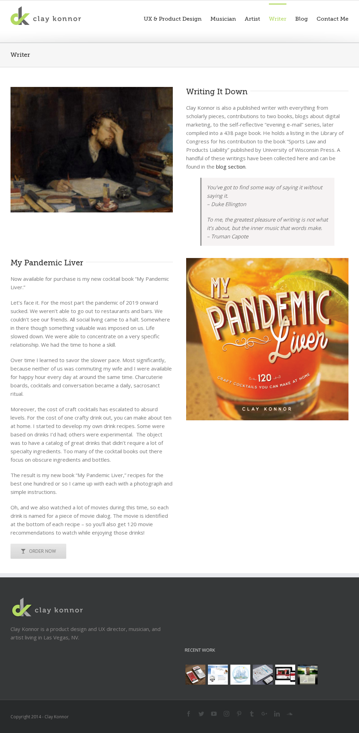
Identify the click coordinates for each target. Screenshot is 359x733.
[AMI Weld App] (195, 675)
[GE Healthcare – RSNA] (217, 675)
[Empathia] (307, 675)
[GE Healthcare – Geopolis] (240, 675)
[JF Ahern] (285, 675)
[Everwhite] (262, 675)
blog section (230, 166)
